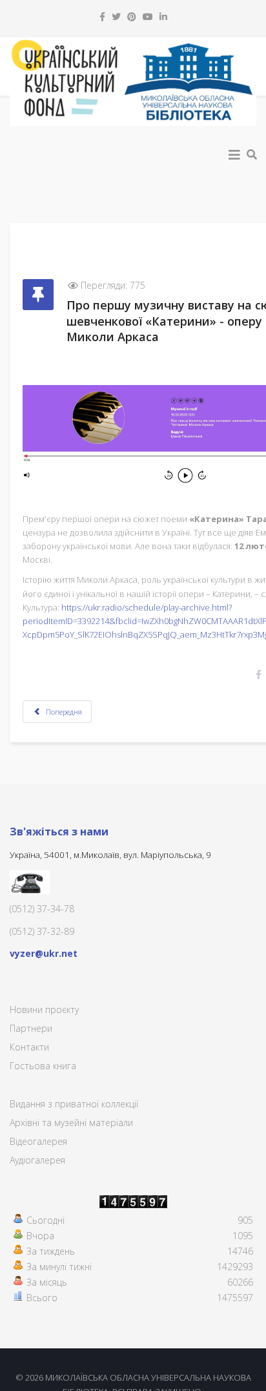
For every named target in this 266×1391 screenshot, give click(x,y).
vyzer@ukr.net (43, 953)
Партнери (31, 1028)
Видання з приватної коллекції (74, 1104)
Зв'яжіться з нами (59, 831)
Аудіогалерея (37, 1160)
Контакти (29, 1047)
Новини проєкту (44, 1009)
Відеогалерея (38, 1141)
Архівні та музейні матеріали (71, 1122)
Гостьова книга (43, 1066)
